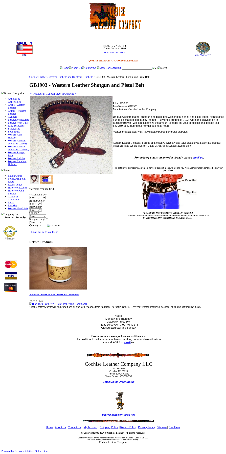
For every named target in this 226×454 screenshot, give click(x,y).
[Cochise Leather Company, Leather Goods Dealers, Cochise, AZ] (10, 248)
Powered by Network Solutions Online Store (24, 451)
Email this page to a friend (44, 232)
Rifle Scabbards (16, 125)
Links (11, 202)
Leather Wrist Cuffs (18, 122)
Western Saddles (16, 158)
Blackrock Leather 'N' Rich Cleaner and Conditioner (54, 294)
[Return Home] (64, 67)
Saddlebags (14, 128)
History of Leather (17, 187)
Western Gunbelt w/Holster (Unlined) (18, 148)
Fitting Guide (15, 175)
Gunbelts (12, 116)
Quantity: (34, 225)
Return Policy (15, 184)
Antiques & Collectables (14, 100)
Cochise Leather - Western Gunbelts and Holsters (55, 77)
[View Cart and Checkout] (109, 67)
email (127, 342)
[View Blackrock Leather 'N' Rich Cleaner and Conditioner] (58, 303)
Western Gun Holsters (15, 136)
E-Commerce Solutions (10, 239)
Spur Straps (14, 131)
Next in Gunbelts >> (66, 93)
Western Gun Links (18, 208)
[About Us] (75, 67)
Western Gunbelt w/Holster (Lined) (17, 142)
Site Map (12, 205)
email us (198, 157)
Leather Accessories (18, 119)
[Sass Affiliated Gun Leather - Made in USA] (203, 55)
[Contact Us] (89, 67)
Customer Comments (13, 198)
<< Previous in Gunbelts (42, 93)
